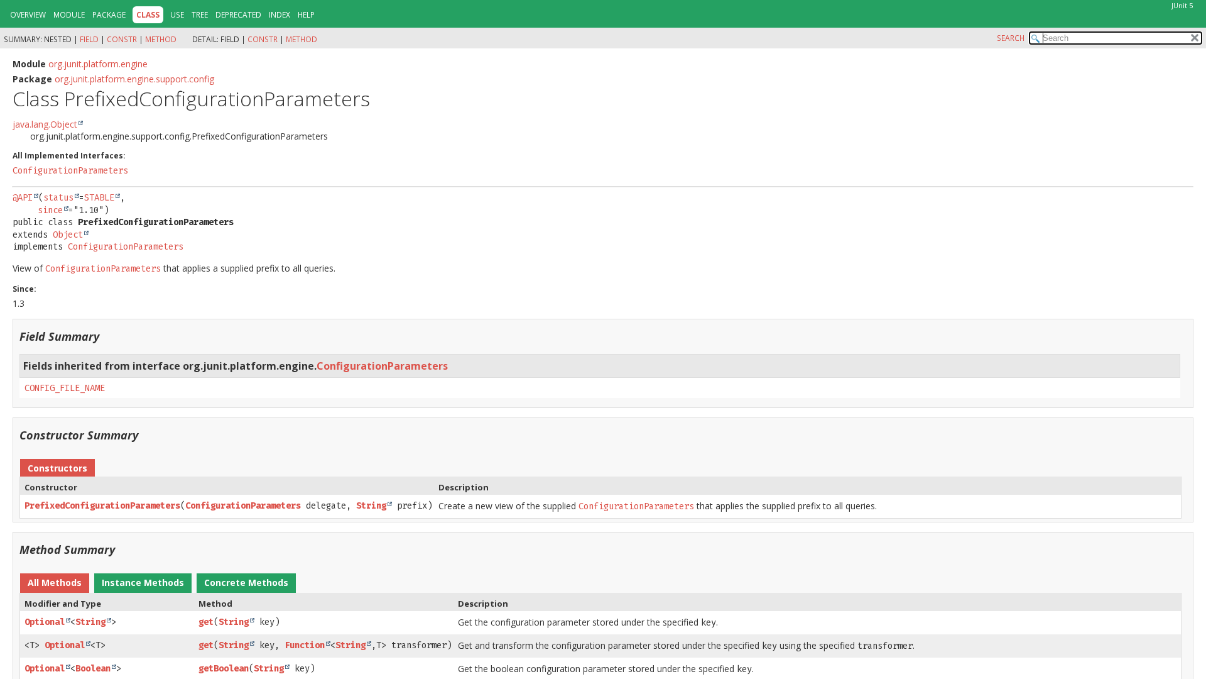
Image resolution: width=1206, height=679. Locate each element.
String (371, 505)
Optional (44, 622)
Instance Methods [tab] (143, 582)
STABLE (99, 197)
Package (109, 14)
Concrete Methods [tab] (246, 582)
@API (23, 197)
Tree (200, 14)
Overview (28, 14)
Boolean (93, 668)
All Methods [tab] (55, 582)
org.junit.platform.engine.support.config (134, 79)
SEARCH (1010, 38)
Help (306, 14)
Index (279, 14)
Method (161, 39)
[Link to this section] (107, 336)
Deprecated (238, 14)
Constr (122, 39)
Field (89, 39)
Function (305, 645)
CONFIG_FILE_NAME (64, 388)
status (58, 197)
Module (69, 14)
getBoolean (223, 668)
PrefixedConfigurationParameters (102, 505)
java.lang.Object (45, 124)
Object (68, 234)
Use (177, 14)
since (50, 210)
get (206, 622)
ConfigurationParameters (70, 170)
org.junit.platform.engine (98, 64)
